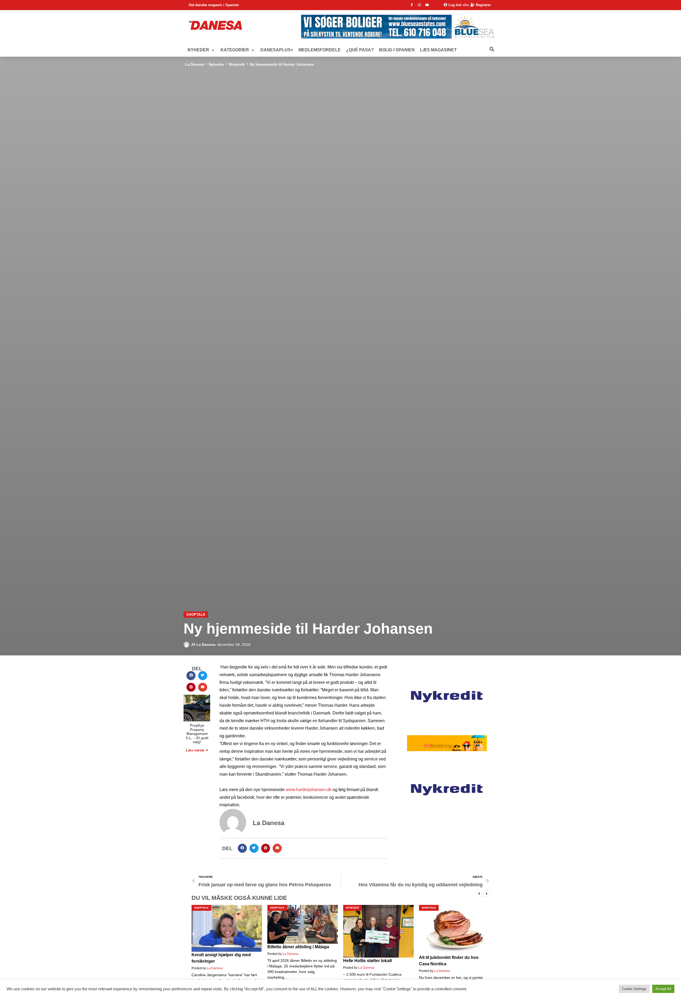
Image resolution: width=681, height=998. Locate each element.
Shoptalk (237, 64)
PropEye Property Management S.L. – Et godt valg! (197, 733)
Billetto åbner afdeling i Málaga (222, 947)
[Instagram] (419, 5)
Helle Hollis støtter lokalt (291, 960)
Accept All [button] (663, 989)
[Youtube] (427, 5)
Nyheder (216, 64)
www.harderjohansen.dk (308, 789)
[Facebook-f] (412, 5)
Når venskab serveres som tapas (452, 955)
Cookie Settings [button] (634, 989)
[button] (201, 50)
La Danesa (194, 64)
